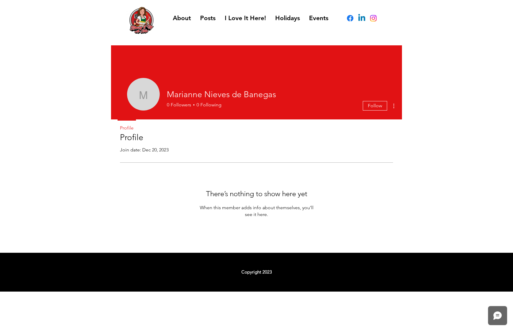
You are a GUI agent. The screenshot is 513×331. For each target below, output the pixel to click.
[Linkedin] (361, 18)
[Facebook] (350, 18)
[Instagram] (373, 18)
